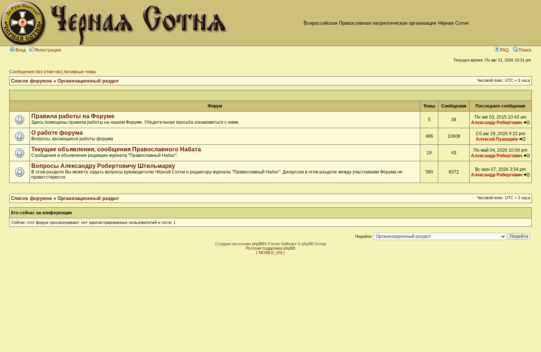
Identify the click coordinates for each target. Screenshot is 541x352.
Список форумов (31, 81)
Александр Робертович (496, 122)
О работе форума (57, 133)
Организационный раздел (88, 81)
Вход (20, 50)
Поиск (524, 50)
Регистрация (47, 50)
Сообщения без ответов (34, 71)
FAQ (504, 50)
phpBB (258, 244)
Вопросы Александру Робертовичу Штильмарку (103, 166)
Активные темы (80, 71)
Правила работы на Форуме (72, 116)
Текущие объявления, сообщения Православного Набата (116, 149)
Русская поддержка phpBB (270, 248)
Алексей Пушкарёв (497, 139)
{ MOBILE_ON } (270, 252)
